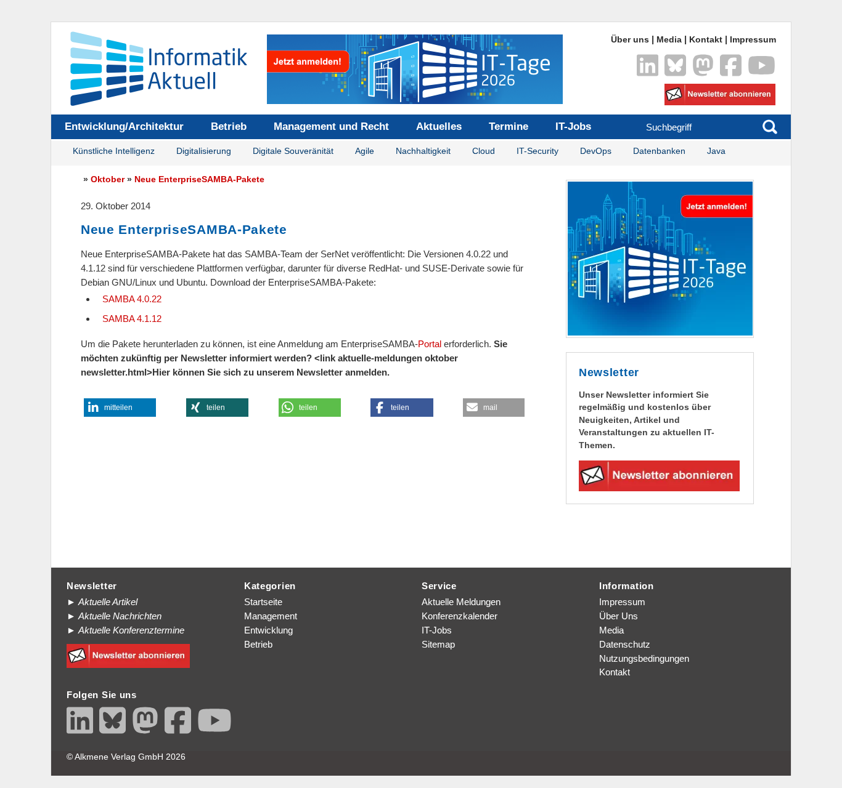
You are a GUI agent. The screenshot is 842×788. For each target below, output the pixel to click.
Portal (429, 344)
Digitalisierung (203, 151)
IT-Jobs (573, 126)
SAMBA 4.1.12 (131, 318)
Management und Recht (331, 126)
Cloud (483, 151)
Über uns (630, 39)
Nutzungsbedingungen (644, 658)
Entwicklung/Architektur (124, 126)
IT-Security (537, 151)
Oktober (108, 179)
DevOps (595, 151)
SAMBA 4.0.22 (131, 299)
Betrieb (229, 126)
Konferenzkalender (459, 616)
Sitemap (438, 644)
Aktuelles (439, 126)
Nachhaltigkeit (423, 151)
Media (669, 39)
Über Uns (618, 616)
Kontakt (705, 39)
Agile (364, 151)
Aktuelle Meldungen (461, 602)
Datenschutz (624, 644)
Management (270, 616)
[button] (120, 407)
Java (716, 151)
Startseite (263, 602)
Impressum (753, 39)
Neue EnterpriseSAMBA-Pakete (199, 179)
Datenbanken (659, 151)
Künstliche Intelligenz (114, 151)
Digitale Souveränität (293, 151)
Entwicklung (268, 630)
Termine (508, 126)
